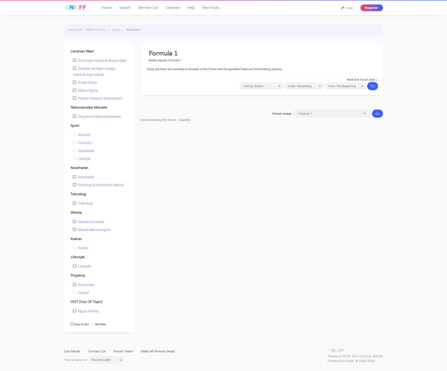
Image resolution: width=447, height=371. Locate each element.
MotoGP (83, 135)
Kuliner (82, 248)
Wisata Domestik (90, 222)
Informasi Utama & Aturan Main (101, 60)
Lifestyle (83, 266)
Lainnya (83, 159)
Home (107, 8)
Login (348, 8)
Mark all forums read (158, 351)
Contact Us (97, 351)
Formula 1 (85, 143)
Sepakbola (85, 151)
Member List (148, 8)
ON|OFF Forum (95, 29)
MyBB (349, 361)
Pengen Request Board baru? (99, 98)
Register (371, 8)
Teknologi (84, 203)
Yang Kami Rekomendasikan (98, 116)
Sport (116, 29)
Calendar (173, 8)
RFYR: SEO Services (357, 356)
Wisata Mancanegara (93, 230)
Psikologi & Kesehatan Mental (100, 185)
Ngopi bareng (87, 311)
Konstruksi (85, 285)
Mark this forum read (361, 79)
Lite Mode (72, 351)
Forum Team (123, 351)
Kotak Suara (86, 82)
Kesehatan (85, 177)
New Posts (210, 8)
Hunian (82, 293)
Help (191, 8)
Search (125, 8)
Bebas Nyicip (87, 90)
